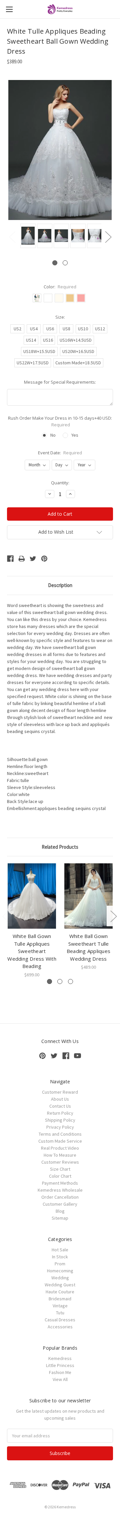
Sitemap (60, 1218)
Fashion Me (60, 1372)
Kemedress (60, 1358)
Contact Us (60, 1106)
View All (60, 1379)
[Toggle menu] (9, 9)
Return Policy (60, 1113)
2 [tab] (65, 262)
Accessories (60, 1327)
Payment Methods (60, 1183)
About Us (60, 1099)
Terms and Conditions (60, 1134)
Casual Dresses (60, 1320)
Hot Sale (60, 1250)
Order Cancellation (60, 1197)
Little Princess (60, 1365)
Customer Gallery (60, 1204)
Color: (60, 287)
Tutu (60, 1313)
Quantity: (60, 483)
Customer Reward (60, 1092)
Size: (60, 317)
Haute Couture (60, 1292)
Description (60, 585)
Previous (12, 236)
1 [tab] (54, 262)
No (53, 435)
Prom (60, 1264)
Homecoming (60, 1271)
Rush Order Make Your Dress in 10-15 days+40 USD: (60, 421)
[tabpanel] (27, 236)
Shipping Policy (60, 1120)
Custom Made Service (60, 1141)
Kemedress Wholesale (60, 1190)
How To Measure (60, 1155)
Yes (74, 435)
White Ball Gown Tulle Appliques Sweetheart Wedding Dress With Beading (31, 951)
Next (108, 236)
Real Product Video (60, 1148)
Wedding (60, 1278)
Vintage (60, 1306)
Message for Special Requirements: (60, 382)
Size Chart (60, 1169)
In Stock (60, 1257)
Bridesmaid (60, 1299)
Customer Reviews (60, 1162)
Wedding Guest (60, 1285)
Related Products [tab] (60, 847)
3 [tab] (70, 981)
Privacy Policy (60, 1127)
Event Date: (60, 453)
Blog (60, 1211)
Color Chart (60, 1176)
